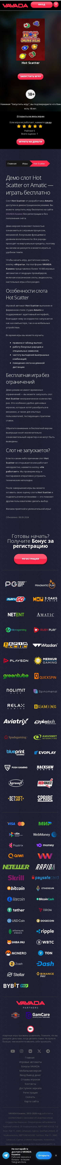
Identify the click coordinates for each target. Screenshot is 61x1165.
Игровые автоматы (30, 1062)
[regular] (30, 126)
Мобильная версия (30, 1070)
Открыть (43, 1155)
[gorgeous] (40, 126)
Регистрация (30, 558)
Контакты (30, 1083)
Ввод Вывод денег (30, 1075)
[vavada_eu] (39, 1051)
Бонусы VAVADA (30, 1066)
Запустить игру (30, 76)
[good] (35, 126)
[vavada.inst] (21, 1051)
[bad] (19, 126)
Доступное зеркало (30, 1088)
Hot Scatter (39, 163)
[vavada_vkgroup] (30, 1051)
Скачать (30, 1097)
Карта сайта (31, 1101)
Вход (41, 4)
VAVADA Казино (14, 213)
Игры (25, 163)
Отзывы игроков (30, 1079)
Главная (12, 163)
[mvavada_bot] (48, 1051)
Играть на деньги (30, 141)
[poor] (24, 126)
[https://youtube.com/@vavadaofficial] (12, 1051)
